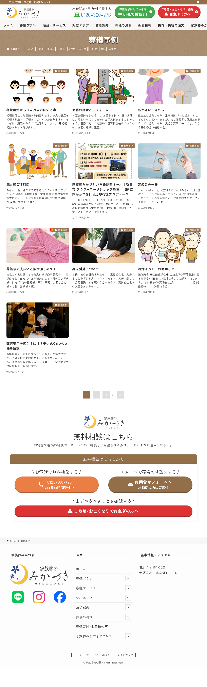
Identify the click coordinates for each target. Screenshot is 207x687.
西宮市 (112, 49)
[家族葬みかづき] (23, 12)
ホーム (81, 568)
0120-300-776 (96, 14)
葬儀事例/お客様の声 (92, 626)
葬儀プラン (84, 578)
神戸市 (82, 49)
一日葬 (40, 49)
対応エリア (84, 597)
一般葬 (61, 49)
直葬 (103, 49)
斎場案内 (82, 607)
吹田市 (72, 49)
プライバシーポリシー (99, 655)
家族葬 (50, 49)
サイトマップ (125, 655)
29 (120, 395)
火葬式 (29, 49)
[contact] (198, 2)
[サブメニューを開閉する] (128, 578)
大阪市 (93, 49)
